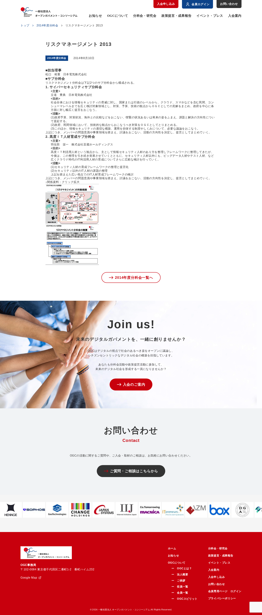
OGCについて (117, 15)
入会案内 (235, 15)
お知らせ (95, 15)
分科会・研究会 (144, 15)
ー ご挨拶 (178, 580)
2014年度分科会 (47, 25)
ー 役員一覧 (179, 586)
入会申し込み (166, 3)
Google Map (28, 577)
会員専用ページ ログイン (225, 591)
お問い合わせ (229, 3)
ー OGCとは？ (181, 568)
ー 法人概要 (179, 574)
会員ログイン (200, 4)
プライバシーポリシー (222, 598)
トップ (24, 25)
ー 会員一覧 (179, 592)
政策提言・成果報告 (176, 15)
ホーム (172, 548)
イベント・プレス (209, 15)
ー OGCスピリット (184, 598)
